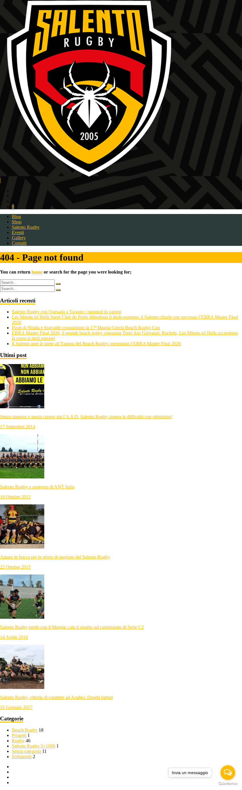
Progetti (19, 735)
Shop (17, 221)
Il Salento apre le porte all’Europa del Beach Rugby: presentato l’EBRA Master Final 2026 (96, 343)
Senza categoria (26, 751)
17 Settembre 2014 (17, 426)
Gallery (19, 237)
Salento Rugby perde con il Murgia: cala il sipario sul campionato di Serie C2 (72, 627)
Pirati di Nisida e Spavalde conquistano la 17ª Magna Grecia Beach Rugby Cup (86, 327)
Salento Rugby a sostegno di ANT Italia (37, 486)
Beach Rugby (24, 730)
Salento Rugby (26, 227)
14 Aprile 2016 (14, 637)
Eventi (18, 232)
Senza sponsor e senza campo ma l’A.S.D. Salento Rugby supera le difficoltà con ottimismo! (86, 416)
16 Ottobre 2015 (15, 496)
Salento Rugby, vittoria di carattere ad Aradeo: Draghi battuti (56, 697)
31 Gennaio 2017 (16, 707)
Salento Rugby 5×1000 (33, 745)
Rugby (18, 740)
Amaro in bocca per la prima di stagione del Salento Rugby (55, 556)
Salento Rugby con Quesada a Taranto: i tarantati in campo (66, 311)
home (37, 271)
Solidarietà (22, 756)
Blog (16, 216)
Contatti (19, 243)
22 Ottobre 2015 (15, 567)
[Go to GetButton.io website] (227, 784)
